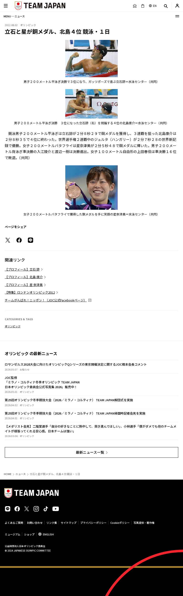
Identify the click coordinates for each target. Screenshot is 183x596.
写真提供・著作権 (143, 522)
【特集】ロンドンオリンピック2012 (30, 292)
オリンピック (12, 326)
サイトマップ (68, 522)
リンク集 (51, 522)
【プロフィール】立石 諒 (22, 269)
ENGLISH (48, 534)
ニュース (20, 474)
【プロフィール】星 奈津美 (24, 284)
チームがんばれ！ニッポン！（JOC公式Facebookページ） (46, 300)
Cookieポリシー (120, 522)
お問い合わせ (35, 522)
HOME (7, 474)
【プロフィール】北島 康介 (24, 277)
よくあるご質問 (14, 522)
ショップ (29, 534)
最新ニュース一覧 (90, 452)
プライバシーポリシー (93, 522)
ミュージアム (12, 534)
